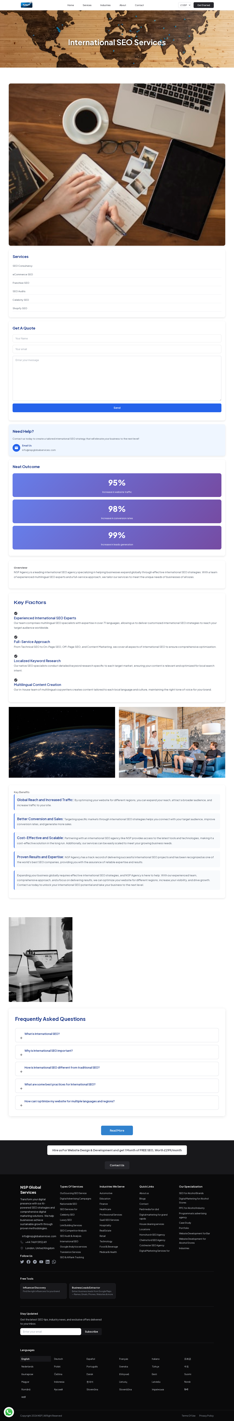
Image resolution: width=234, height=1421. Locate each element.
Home (70, 5)
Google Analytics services (73, 1246)
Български (27, 1374)
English (25, 1358)
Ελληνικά (124, 1374)
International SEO (69, 1241)
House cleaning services (151, 1224)
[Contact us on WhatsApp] (9, 1412)
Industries (105, 5)
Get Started (203, 5)
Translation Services (70, 1252)
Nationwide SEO (68, 1203)
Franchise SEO (21, 282)
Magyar (25, 1381)
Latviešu (156, 1381)
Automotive (106, 1193)
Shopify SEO (20, 308)
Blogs (142, 1198)
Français (123, 1358)
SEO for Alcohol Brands (191, 1193)
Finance (104, 1203)
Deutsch (58, 1358)
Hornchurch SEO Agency (152, 1234)
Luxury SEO (66, 1219)
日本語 (187, 1358)
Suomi (187, 1374)
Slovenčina (92, 1389)
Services (87, 5)
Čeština (58, 1374)
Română (25, 1389)
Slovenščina (125, 1389)
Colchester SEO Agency (151, 1245)
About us (144, 1193)
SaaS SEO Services (109, 1219)
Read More (117, 1130)
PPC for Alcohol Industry (192, 1207)
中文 (186, 1366)
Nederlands (27, 1366)
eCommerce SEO (23, 274)
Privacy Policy (206, 1415)
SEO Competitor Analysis (73, 1230)
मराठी (23, 1397)
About (123, 5)
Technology (106, 1241)
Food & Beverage (109, 1246)
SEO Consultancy (22, 265)
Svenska (123, 1366)
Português (92, 1366)
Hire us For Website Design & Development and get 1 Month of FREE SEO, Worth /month (117, 1150)
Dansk (90, 1374)
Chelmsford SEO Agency (152, 1240)
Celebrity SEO (21, 299)
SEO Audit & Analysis (70, 1235)
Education (105, 1198)
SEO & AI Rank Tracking (72, 1257)
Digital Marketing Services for (154, 1250)
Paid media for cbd (149, 1209)
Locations (144, 1229)
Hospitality (105, 1225)
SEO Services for (68, 1209)
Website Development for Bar (194, 1233)
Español (91, 1358)
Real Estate (105, 1230)
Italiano (156, 1358)
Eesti (154, 1374)
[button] (117, 1035)
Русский (58, 1389)
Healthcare (105, 1209)
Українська (158, 1389)
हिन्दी (186, 1389)
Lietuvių (123, 1381)
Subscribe (91, 1331)
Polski (57, 1366)
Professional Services (111, 1214)
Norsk (187, 1381)
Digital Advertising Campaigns (75, 1198)
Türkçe (155, 1366)
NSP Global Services (30, 1190)
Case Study (185, 1222)
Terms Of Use (188, 1415)
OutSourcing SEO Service (73, 1193)
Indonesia (59, 1381)
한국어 (90, 1381)
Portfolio (184, 1227)
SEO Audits (19, 291)
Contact (139, 5)
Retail (103, 1235)
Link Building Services (71, 1225)
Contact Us (117, 1165)
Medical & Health (108, 1252)
